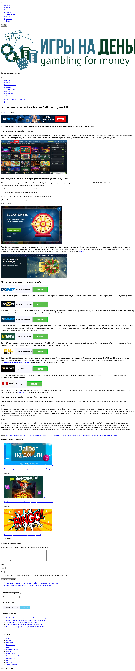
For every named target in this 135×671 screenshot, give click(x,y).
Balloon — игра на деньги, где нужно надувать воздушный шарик (28, 469)
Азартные (7, 12)
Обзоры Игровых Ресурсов (15, 656)
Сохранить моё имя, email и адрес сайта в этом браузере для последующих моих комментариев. (36, 575)
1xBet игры (9, 435)
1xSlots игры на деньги (26, 435)
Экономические (9, 14)
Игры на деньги (111, 435)
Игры (8, 647)
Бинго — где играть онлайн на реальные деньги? (22, 535)
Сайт (2, 572)
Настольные (10, 654)
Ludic (4, 112)
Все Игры (7, 8)
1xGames (16, 435)
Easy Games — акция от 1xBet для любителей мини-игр (25, 627)
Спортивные (10, 662)
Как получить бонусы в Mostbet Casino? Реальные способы (26, 620)
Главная (7, 5)
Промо (8, 660)
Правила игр (8, 19)
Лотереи (22, 99)
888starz (37, 435)
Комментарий (6, 561)
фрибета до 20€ (22, 392)
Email (3, 568)
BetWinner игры (45, 435)
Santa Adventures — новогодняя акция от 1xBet (22, 622)
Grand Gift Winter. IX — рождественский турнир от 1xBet (25, 624)
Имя (3, 564)
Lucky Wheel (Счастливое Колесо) (61, 435)
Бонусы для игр (101, 435)
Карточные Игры (10, 10)
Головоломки (10, 645)
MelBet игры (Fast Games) (80, 435)
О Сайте (7, 21)
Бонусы (7, 16)
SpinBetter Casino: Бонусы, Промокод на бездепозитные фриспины (28, 502)
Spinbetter (92, 435)
